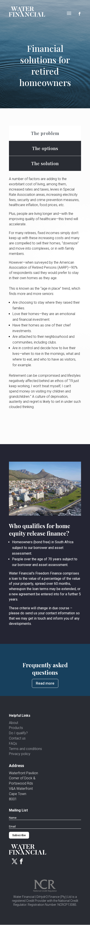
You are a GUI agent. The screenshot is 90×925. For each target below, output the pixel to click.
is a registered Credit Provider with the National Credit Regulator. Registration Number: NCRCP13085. (45, 900)
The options (45, 148)
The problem (45, 133)
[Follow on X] (11, 861)
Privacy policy (19, 754)
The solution (45, 163)
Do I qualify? (18, 733)
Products (16, 728)
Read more (45, 683)
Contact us (17, 738)
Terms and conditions (25, 749)
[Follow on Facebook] (78, 14)
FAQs (13, 743)
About (13, 723)
